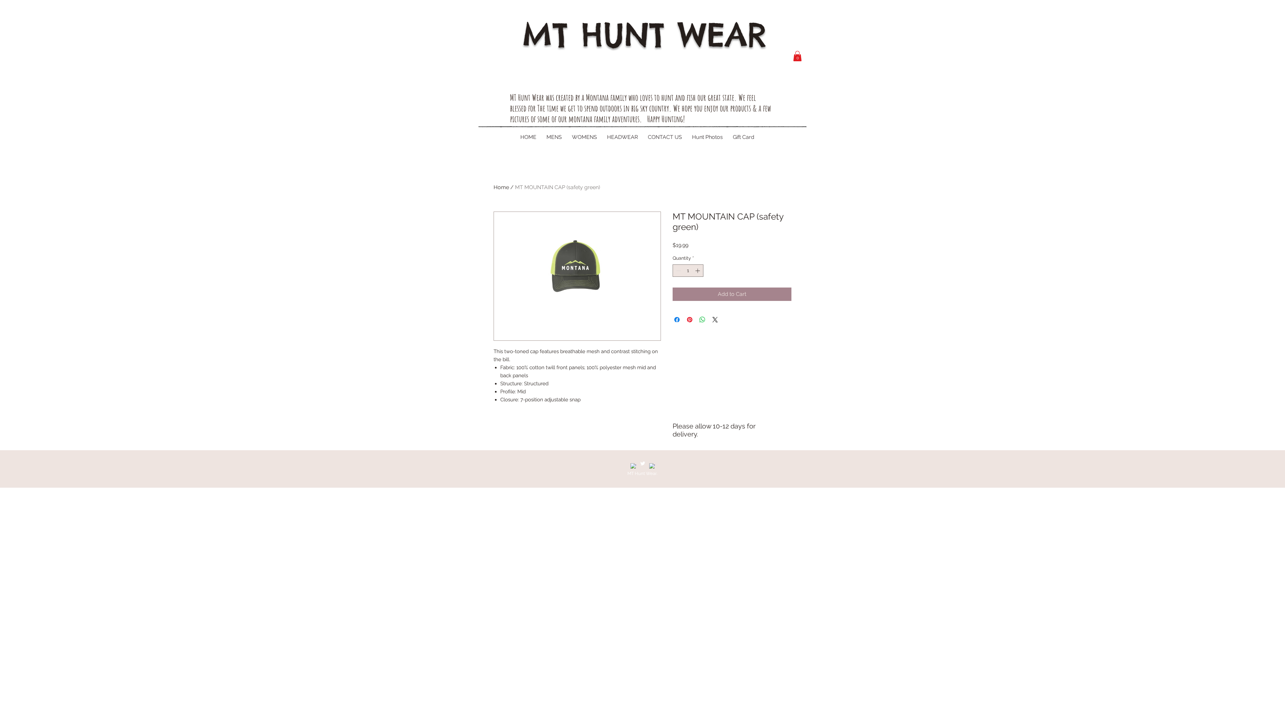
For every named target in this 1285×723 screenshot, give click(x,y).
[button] (797, 56)
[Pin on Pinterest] (690, 320)
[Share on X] (715, 320)
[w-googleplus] (652, 466)
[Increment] (698, 270)
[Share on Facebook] (677, 320)
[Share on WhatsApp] (702, 320)
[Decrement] (678, 270)
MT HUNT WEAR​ (644, 34)
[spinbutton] (688, 270)
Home (501, 187)
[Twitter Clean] (643, 463)
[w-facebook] (633, 466)
